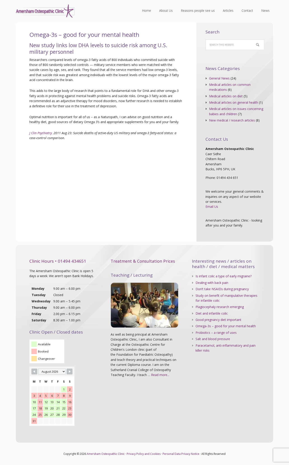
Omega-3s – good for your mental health (226, 326)
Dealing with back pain (212, 282)
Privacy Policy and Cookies (144, 454)
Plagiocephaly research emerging (220, 307)
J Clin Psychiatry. (41, 133)
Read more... (160, 375)
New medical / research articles (232, 120)
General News (219, 78)
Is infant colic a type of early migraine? (224, 276)
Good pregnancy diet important (218, 320)
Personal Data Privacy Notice (181, 454)
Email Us (211, 206)
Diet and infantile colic (212, 313)
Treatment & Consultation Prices (143, 261)
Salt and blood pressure (213, 339)
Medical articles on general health (233, 102)
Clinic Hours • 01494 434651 (57, 261)
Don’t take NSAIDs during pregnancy (222, 289)
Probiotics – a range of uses (216, 332)
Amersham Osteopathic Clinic (45, 11)
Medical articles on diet (226, 96)
